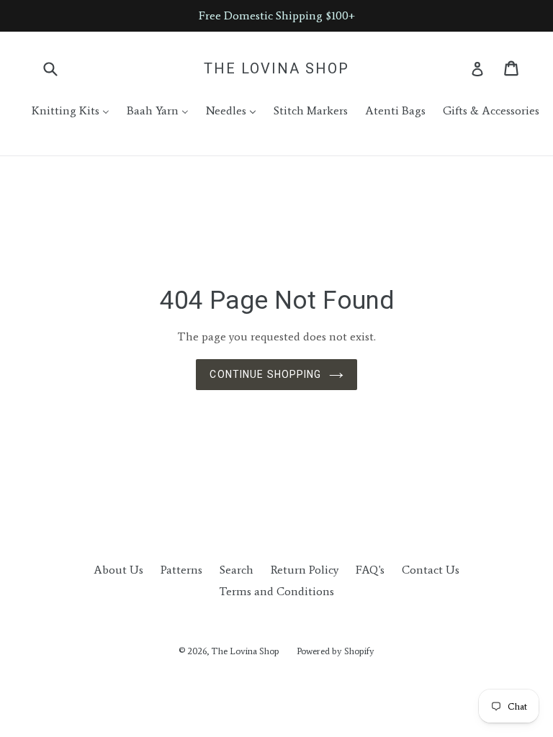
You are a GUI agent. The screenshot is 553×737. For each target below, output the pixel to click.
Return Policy (304, 570)
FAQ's (370, 570)
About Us (118, 570)
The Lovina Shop (276, 68)
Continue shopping (265, 374)
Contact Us (430, 570)
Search (236, 570)
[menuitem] (61, 111)
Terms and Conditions (276, 591)
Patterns (181, 570)
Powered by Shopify (335, 651)
